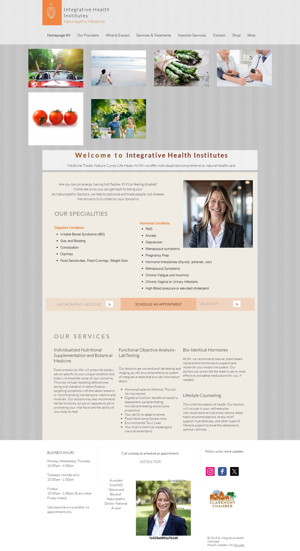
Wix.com (239, 545)
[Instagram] (210, 471)
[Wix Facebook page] (222, 471)
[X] (234, 471)
